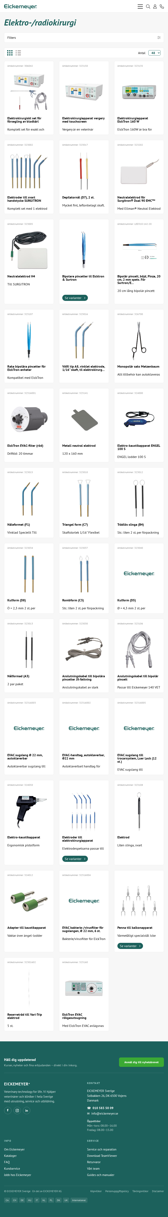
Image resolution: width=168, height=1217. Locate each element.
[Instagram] (17, 1110)
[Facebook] (7, 1110)
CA (7, 1200)
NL (43, 1200)
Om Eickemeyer (14, 1149)
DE (22, 1200)
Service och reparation (101, 1149)
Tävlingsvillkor (140, 1191)
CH (14, 1200)
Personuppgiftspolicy (117, 1191)
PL (51, 1200)
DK (58, 1200)
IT (37, 1200)
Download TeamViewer (102, 1156)
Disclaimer (158, 1191)
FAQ (7, 1162)
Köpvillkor (96, 1191)
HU (29, 1200)
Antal (141, 53)
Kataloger (10, 1156)
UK (66, 1200)
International (79, 1200)
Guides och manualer (100, 1175)
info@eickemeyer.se (104, 1113)
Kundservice (12, 1168)
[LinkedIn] (26, 1110)
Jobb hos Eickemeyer (17, 1175)
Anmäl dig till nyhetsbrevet (141, 1062)
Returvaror (94, 1162)
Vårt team (93, 1168)
